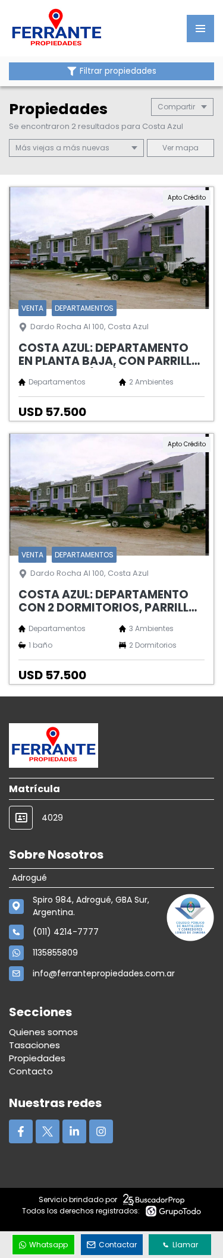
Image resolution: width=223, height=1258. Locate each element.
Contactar (118, 1245)
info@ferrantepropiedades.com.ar (104, 973)
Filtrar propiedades (118, 71)
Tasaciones (34, 1045)
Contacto (31, 1071)
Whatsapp (48, 1245)
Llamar (185, 1245)
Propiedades (37, 1058)
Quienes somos (43, 1032)
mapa (186, 148)
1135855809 (55, 953)
